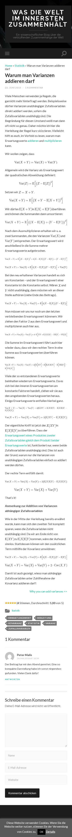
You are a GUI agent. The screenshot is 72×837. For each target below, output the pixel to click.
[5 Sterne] (15, 603)
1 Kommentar (34, 87)
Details (50, 831)
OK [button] (41, 831)
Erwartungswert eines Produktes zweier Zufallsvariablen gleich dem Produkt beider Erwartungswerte (32, 440)
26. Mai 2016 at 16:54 (28, 658)
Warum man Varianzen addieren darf (29, 78)
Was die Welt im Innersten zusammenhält (38, 18)
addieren (33, 140)
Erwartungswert (19, 617)
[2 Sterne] (8, 603)
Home (8, 65)
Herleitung (44, 617)
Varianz (50, 623)
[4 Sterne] (13, 603)
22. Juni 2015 (13, 87)
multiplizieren (53, 140)
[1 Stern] (6, 603)
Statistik (20, 65)
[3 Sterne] (10, 603)
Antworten (12, 679)
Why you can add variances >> (48, 591)
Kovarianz (15, 623)
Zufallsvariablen (19, 628)
